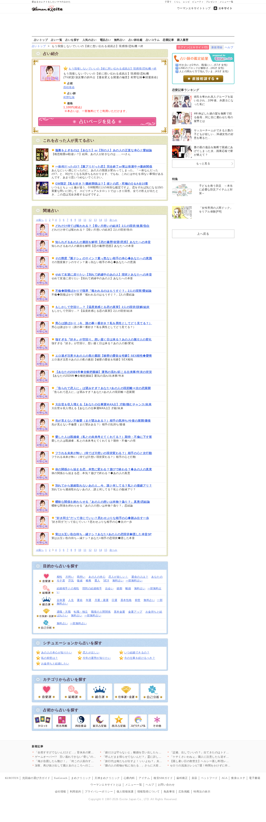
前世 (137, 600)
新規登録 (217, 47)
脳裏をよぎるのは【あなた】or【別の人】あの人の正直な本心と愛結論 (103, 150)
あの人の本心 (97, 576)
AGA (225, 778)
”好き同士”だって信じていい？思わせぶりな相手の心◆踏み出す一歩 (102, 518)
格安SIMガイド (163, 778)
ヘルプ (229, 47)
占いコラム (153, 40)
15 (105, 220)
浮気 (71, 580)
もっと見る (203, 163)
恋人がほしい (91, 652)
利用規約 (75, 791)
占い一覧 (56, 40)
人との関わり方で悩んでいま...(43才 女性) (204, 71)
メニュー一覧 (226, 2)
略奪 (88, 580)
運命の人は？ (139, 576)
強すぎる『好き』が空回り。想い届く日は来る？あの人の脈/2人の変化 (103, 339)
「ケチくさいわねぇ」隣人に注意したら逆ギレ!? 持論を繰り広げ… (212, 756)
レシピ (186, 2)
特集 (175, 179)
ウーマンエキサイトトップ (194, 8)
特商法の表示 (201, 791)
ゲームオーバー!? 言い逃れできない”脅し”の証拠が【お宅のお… (77, 756)
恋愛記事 (168, 40)
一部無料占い (134, 580)
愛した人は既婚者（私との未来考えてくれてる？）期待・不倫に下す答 (103, 436)
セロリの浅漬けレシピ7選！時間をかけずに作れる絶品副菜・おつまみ (214, 765)
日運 (114, 600)
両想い (81, 576)
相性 (59, 576)
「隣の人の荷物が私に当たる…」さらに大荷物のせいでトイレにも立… (147, 765)
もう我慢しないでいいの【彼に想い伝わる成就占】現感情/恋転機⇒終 (113, 68)
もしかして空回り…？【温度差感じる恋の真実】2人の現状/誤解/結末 (102, 307)
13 (95, 220)
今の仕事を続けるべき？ (139, 657)
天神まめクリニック (107, 778)
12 (90, 220)
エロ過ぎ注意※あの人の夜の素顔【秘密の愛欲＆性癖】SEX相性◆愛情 (103, 355)
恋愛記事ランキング (185, 90)
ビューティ (198, 2)
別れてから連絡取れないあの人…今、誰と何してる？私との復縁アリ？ (103, 485)
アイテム (144, 778)
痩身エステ (238, 778)
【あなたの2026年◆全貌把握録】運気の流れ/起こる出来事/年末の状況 (103, 372)
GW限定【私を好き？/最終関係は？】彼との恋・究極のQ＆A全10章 (101, 183)
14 (100, 220)
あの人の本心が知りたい (56, 652)
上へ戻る (203, 233)
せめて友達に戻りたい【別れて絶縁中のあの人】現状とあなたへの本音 (103, 274)
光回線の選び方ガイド (36, 778)
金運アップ (135, 611)
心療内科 (129, 778)
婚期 (119, 588)
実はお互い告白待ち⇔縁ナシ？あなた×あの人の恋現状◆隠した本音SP (103, 534)
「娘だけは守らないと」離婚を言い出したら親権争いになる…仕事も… (147, 752)
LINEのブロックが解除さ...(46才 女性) (201, 68)
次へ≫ (113, 220)
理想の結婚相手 (92, 588)
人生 (71, 600)
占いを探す (72, 40)
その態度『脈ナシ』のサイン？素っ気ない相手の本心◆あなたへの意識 (103, 258)
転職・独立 (81, 611)
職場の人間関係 (101, 611)
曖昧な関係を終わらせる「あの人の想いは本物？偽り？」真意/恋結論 (102, 501)
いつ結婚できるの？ (137, 652)
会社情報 (60, 791)
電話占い (105, 40)
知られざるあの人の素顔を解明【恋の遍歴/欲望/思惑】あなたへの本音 (103, 242)
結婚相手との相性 (68, 588)
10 (79, 220)
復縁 (80, 580)
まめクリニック (81, 778)
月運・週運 (102, 600)
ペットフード (209, 778)
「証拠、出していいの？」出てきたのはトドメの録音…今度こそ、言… (215, 752)
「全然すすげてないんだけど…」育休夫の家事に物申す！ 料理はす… (79, 752)
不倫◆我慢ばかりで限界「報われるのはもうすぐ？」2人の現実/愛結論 (103, 290)
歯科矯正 (182, 778)
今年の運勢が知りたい (97, 657)
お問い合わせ (166, 784)
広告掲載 (184, 791)
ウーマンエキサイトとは (105, 784)
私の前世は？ (49, 657)
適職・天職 (64, 611)
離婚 (128, 588)
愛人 (97, 580)
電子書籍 (254, 778)
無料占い (119, 40)
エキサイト (225, 8)
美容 (194, 778)
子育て (168, 2)
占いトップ (41, 40)
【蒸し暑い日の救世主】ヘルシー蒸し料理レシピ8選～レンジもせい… (214, 761)
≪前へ (40, 220)
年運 (88, 600)
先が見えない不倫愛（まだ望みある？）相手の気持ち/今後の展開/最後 (103, 420)
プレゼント (211, 2)
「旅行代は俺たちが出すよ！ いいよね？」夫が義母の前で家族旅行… (146, 761)
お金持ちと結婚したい (55, 663)
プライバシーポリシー (99, 791)
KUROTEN (11, 778)
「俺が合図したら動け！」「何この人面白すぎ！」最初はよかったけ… (80, 761)
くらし (177, 2)
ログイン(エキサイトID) (193, 47)
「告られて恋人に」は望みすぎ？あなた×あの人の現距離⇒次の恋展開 (103, 388)
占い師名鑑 (135, 40)
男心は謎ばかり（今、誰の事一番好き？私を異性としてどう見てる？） (103, 323)
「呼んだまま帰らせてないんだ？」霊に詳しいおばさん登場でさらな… (147, 756)
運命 (80, 600)
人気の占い (90, 40)
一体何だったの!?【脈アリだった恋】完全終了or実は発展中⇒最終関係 (103, 166)
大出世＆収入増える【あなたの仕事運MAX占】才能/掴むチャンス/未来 (103, 404)
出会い (109, 588)
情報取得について (148, 791)
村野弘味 (69, 97)
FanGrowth (61, 778)
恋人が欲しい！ (118, 576)
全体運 (61, 600)
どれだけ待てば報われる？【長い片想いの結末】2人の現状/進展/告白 (102, 225)
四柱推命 (69, 87)
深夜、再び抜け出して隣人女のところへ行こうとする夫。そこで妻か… (80, 765)
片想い (69, 576)
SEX (106, 580)
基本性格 (126, 600)
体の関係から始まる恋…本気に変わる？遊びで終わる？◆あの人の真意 (103, 469)
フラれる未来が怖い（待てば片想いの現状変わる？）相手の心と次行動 (103, 453)
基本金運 (119, 611)
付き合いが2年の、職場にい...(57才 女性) (203, 64)
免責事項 (169, 791)
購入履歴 (182, 40)
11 (85, 220)
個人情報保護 (125, 791)
